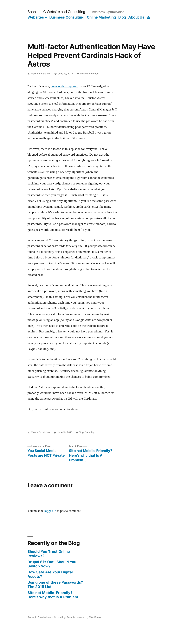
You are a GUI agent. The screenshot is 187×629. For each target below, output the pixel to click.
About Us (136, 17)
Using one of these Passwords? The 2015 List (55, 584)
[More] (148, 18)
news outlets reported (64, 86)
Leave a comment (89, 73)
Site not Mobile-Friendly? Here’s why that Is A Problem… (54, 594)
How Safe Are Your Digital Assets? (50, 574)
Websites (35, 17)
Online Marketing (101, 17)
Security (89, 432)
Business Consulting (66, 17)
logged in (50, 511)
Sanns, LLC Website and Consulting (56, 11)
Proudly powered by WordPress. (84, 617)
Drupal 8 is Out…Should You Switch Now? (51, 564)
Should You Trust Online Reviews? (48, 553)
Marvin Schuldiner (41, 73)
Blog (122, 17)
